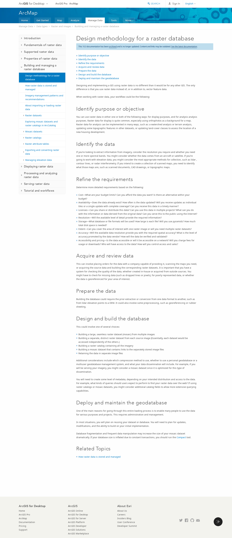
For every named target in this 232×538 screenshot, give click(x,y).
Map (59, 20)
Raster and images (61, 26)
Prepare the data (87, 70)
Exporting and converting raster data (42, 151)
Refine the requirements (91, 63)
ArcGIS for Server (77, 518)
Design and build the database (94, 74)
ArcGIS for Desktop (78, 514)
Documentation (27, 522)
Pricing (22, 525)
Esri (206, 4)
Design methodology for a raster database (42, 77)
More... (129, 20)
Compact (181, 437)
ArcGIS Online (75, 510)
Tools (114, 20)
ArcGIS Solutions (77, 529)
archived (113, 46)
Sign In (176, 3)
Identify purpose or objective (93, 55)
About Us (122, 510)
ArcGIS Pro (61, 3)
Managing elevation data (38, 159)
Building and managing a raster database (97, 26)
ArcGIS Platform (76, 522)
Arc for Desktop (32, 3)
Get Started (42, 20)
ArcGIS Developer (77, 525)
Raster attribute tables (37, 143)
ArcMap (73, 3)
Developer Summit (127, 525)
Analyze (75, 20)
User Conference (126, 522)
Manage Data (95, 20)
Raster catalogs (33, 137)
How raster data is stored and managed (41, 87)
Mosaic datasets (33, 131)
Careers (121, 514)
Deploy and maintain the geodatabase (98, 78)
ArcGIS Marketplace (78, 533)
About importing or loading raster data (43, 107)
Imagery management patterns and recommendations (44, 97)
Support (23, 529)
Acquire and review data (91, 66)
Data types (42, 26)
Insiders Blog (124, 518)
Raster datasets (33, 115)
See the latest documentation (184, 46)
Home (24, 20)
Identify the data (87, 59)
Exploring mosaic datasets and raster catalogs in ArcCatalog (41, 123)
